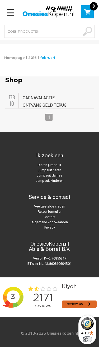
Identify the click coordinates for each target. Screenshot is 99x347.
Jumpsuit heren (49, 170)
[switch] (87, 339)
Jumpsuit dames (49, 175)
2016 (32, 58)
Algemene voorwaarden (49, 222)
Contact (49, 217)
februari (47, 58)
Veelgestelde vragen (49, 206)
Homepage (14, 58)
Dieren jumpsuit (49, 165)
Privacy (49, 227)
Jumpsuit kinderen (50, 181)
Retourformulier (50, 212)
